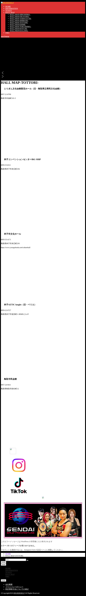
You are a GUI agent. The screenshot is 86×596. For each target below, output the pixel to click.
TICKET (8, 10)
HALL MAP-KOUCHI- (18, 29)
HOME (8, 6)
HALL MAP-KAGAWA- (19, 31)
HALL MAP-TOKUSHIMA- (20, 27)
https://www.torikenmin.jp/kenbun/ (13, 102)
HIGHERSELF (19, 593)
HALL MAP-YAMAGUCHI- (20, 19)
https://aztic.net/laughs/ (9, 318)
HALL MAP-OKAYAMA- (19, 17)
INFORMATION (11, 8)
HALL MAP (10, 12)
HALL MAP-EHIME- (18, 25)
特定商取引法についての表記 (17, 589)
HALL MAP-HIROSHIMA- (20, 15)
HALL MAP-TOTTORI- (19, 23)
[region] (43, 58)
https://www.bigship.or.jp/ (10, 173)
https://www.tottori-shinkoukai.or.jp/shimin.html (18, 393)
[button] (43, 73)
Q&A (7, 33)
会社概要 (9, 584)
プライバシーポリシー (14, 587)
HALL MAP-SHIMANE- (19, 21)
